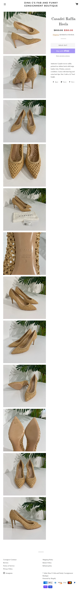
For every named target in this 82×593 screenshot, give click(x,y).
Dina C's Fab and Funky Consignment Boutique (41, 4)
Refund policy (47, 566)
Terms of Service (9, 566)
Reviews (5, 563)
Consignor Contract (9, 560)
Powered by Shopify (49, 578)
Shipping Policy (48, 560)
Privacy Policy (8, 569)
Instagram (8, 573)
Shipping (56, 35)
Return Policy (47, 563)
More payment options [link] (63, 56)
